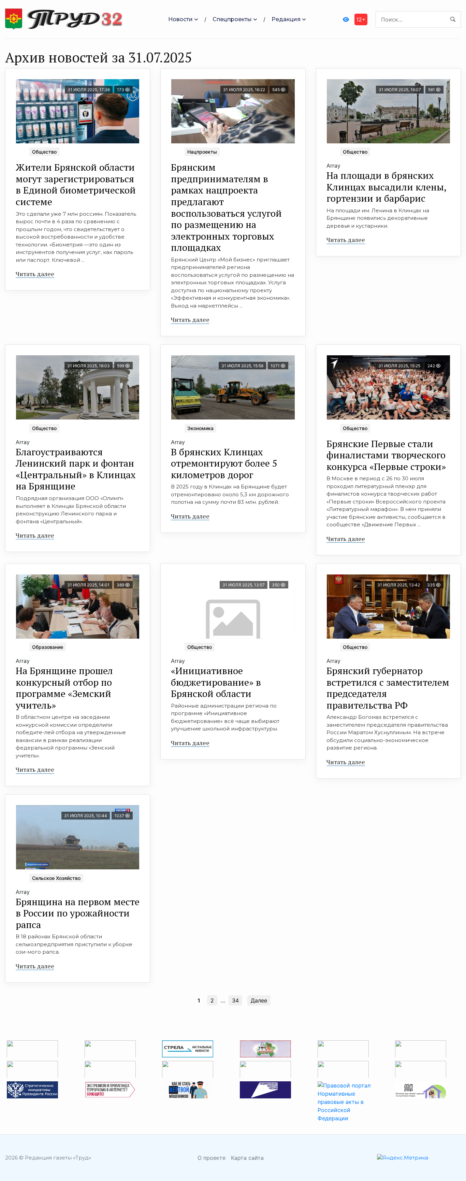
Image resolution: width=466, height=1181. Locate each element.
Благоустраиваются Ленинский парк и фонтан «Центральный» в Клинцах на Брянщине (76, 469)
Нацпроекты (202, 152)
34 (235, 1000)
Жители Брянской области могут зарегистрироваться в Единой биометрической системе (76, 184)
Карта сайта (247, 1157)
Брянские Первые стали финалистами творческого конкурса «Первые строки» (386, 455)
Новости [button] (180, 19)
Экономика (200, 428)
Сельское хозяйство (56, 878)
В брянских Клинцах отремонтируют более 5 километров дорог (224, 463)
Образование (47, 647)
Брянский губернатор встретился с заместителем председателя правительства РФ (387, 687)
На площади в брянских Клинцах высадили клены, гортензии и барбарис (386, 186)
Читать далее (35, 274)
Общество (44, 152)
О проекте (211, 1157)
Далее (259, 1000)
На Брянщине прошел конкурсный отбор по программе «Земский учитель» (64, 687)
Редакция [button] (286, 19)
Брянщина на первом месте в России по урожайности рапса (78, 913)
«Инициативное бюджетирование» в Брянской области (216, 682)
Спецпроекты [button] (232, 19)
